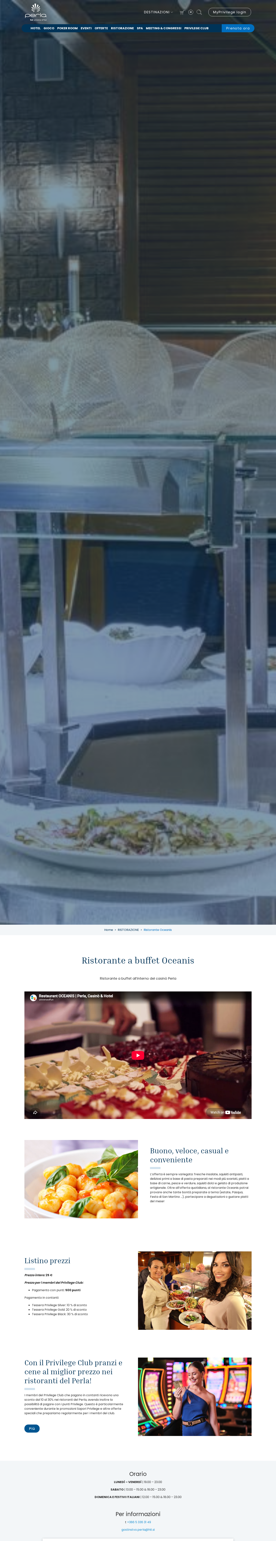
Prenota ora (238, 28)
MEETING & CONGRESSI (163, 28)
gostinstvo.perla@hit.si (138, 1529)
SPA (140, 28)
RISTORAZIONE (122, 28)
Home (108, 930)
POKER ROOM (67, 28)
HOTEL (36, 28)
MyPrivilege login (229, 12)
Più (32, 1428)
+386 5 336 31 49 (139, 1522)
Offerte (101, 28)
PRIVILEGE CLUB (196, 28)
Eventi (86, 28)
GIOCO (49, 28)
